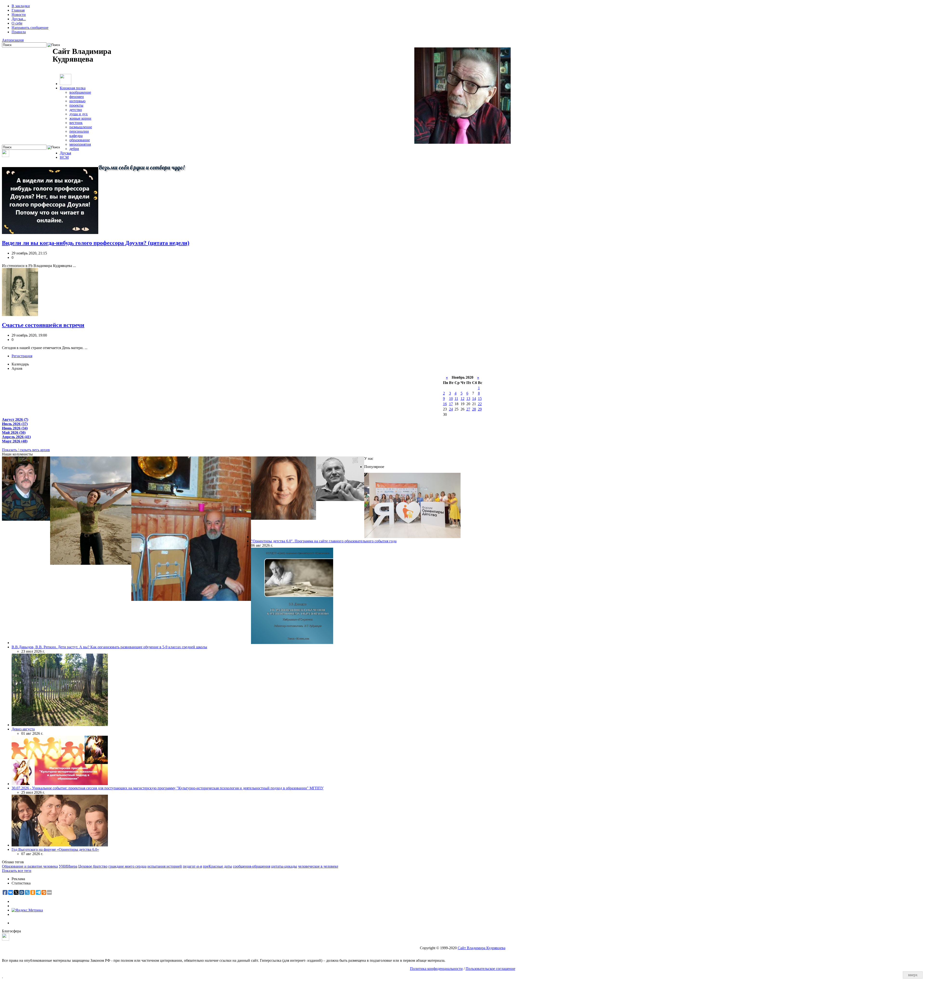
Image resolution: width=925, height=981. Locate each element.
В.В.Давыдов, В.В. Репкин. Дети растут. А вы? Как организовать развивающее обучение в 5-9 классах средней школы (109, 647)
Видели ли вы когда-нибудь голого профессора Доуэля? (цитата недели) (95, 243)
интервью (77, 101)
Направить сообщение (30, 28)
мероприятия (80, 144)
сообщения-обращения (251, 866)
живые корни (80, 118)
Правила (19, 32)
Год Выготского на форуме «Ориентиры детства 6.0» (55, 849)
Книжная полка (73, 88)
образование (79, 140)
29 (480, 409)
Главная (18, 10)
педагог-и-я (192, 866)
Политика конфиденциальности (436, 969)
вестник (76, 123)
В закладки (21, 6)
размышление (80, 127)
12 (462, 398)
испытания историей (164, 866)
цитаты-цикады (284, 866)
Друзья (65, 153)
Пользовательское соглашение (490, 969)
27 (468, 409)
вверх (913, 975)
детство (75, 110)
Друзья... (19, 19)
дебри (74, 149)
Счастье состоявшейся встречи (43, 325)
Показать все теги (16, 871)
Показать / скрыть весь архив (26, 450)
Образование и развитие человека (30, 866)
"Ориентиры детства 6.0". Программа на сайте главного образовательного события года (323, 541)
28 (474, 409)
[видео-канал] (5, 156)
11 (456, 398)
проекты (76, 105)
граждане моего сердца (127, 866)
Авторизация (13, 40)
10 (451, 398)
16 (445, 404)
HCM (64, 157)
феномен (76, 97)
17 (451, 404)
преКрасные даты (217, 866)
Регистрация (22, 356)
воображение (80, 92)
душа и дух (78, 114)
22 (480, 404)
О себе (17, 23)
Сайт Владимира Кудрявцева (481, 948)
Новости (19, 15)
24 (451, 409)
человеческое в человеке (318, 866)
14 (474, 398)
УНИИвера (68, 866)
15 (480, 398)
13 (468, 398)
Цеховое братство (92, 866)
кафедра (76, 136)
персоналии (79, 131)
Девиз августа (23, 729)
